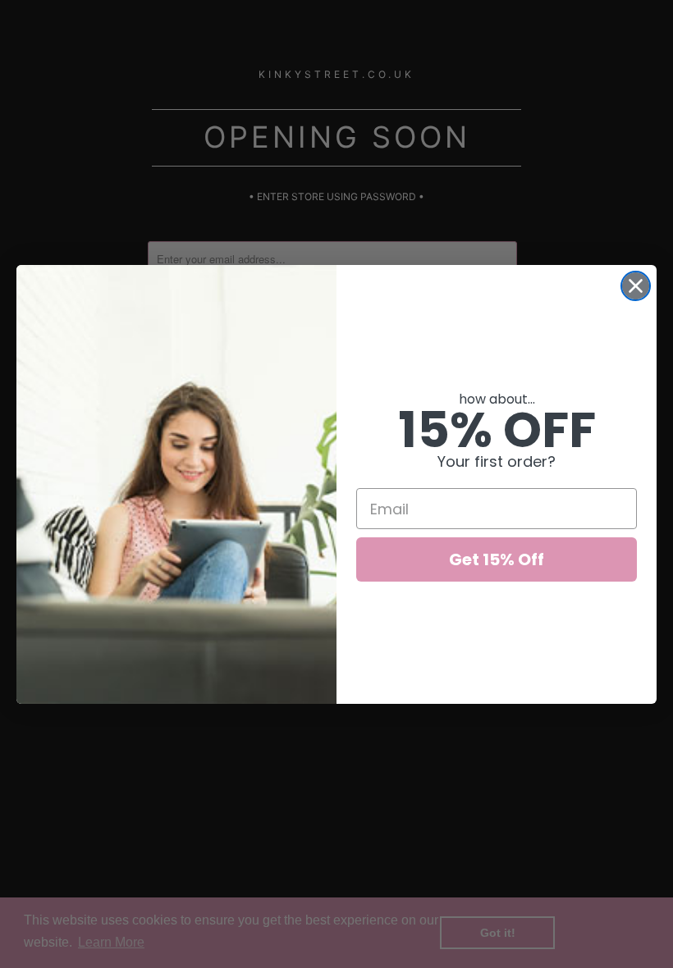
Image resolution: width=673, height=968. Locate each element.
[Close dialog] (635, 286)
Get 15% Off (496, 559)
